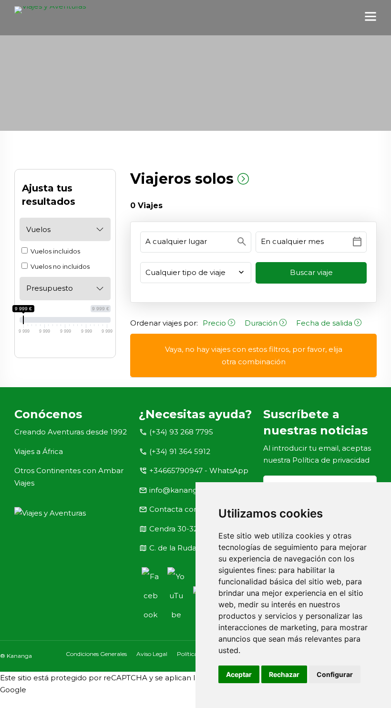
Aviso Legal (151, 653)
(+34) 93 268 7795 (181, 431)
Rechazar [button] (284, 674)
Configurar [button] (335, 674)
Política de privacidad (331, 460)
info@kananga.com (184, 490)
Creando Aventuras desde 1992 (70, 431)
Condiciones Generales (96, 653)
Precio (215, 323)
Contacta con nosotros (190, 509)
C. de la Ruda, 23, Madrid (193, 547)
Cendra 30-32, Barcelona (194, 528)
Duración (262, 323)
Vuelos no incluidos (59, 266)
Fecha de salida (325, 323)
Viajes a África (38, 451)
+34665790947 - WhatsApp (198, 470)
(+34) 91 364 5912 (179, 451)
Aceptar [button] (239, 674)
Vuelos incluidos (54, 251)
